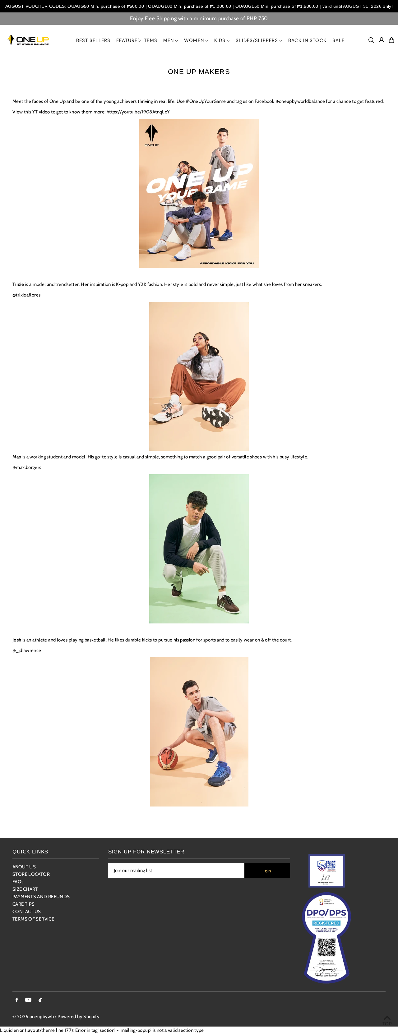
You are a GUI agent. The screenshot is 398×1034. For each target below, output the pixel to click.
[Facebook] (17, 1000)
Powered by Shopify (79, 1016)
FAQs (18, 882)
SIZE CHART (25, 889)
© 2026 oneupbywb (33, 1016)
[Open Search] (371, 40)
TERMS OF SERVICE (33, 919)
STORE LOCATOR (31, 874)
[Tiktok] (40, 1000)
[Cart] (391, 40)
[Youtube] (28, 1000)
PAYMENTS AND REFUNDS (41, 896)
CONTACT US (26, 911)
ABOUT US (24, 867)
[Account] (381, 40)
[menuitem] (93, 40)
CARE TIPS (23, 904)
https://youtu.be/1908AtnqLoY (138, 112)
